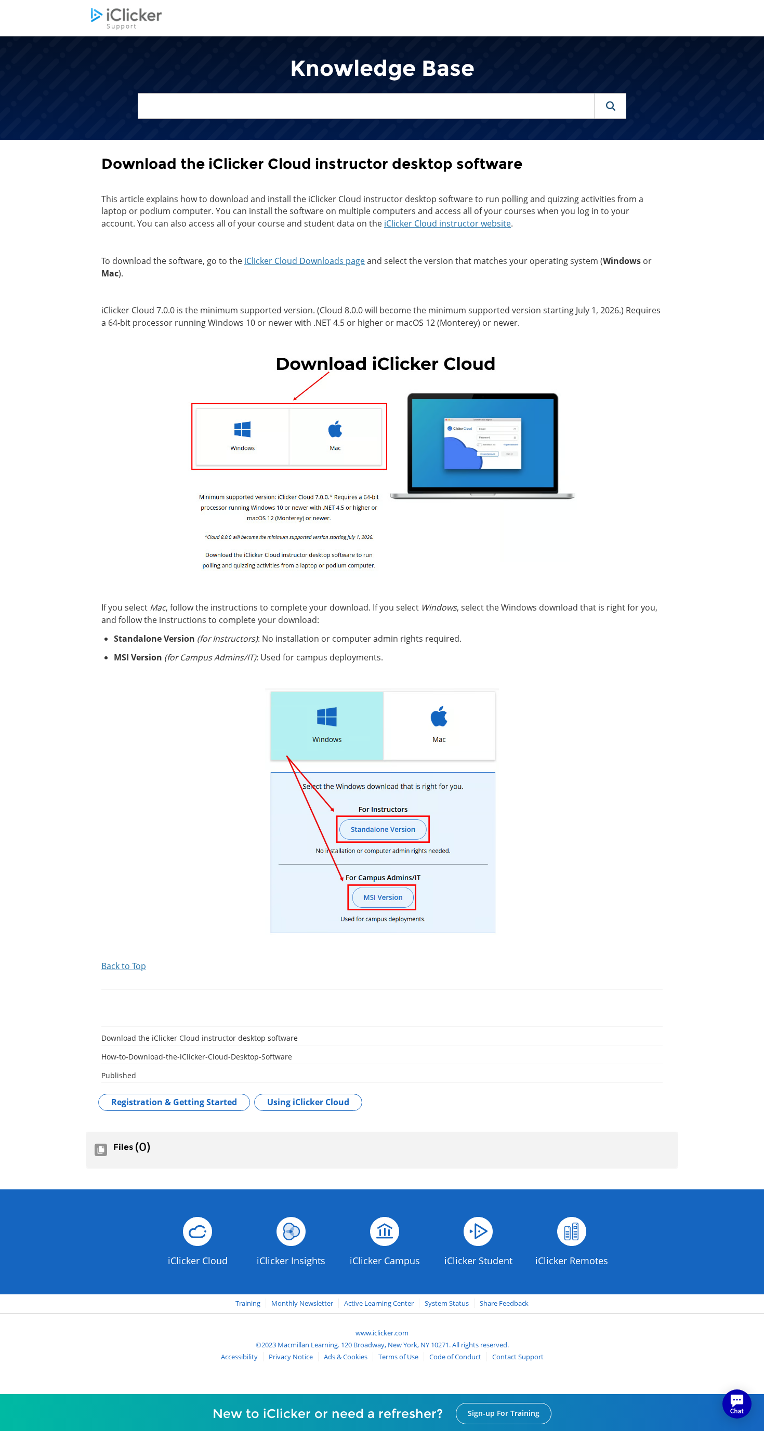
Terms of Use (398, 1356)
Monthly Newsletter (302, 1303)
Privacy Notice (291, 1356)
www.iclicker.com (382, 1332)
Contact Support (518, 1356)
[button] (610, 106)
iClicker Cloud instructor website (447, 223)
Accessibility (239, 1356)
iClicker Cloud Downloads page (304, 261)
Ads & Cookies (345, 1356)
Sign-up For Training (503, 1413)
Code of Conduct (455, 1356)
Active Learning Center (379, 1303)
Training (247, 1303)
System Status (447, 1303)
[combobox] (366, 106)
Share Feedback (504, 1303)
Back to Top (123, 966)
